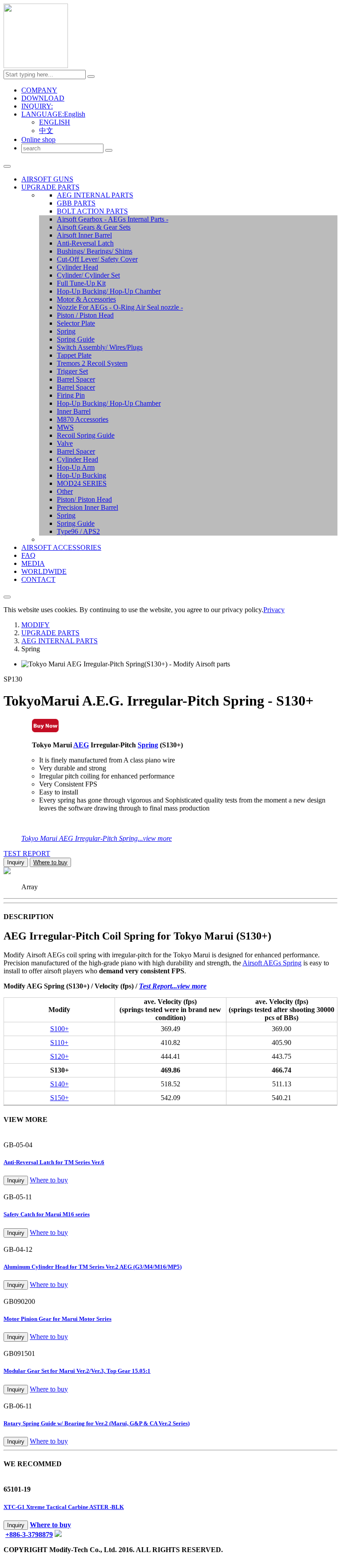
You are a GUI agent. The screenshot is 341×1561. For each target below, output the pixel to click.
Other (65, 491)
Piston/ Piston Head (84, 499)
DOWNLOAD (42, 98)
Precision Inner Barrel (87, 507)
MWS (65, 427)
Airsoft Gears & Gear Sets (94, 227)
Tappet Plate (74, 355)
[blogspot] (58, 1534)
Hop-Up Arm (76, 467)
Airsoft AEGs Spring (271, 963)
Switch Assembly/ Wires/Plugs (100, 347)
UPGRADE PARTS (50, 187)
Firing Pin (71, 395)
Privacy (274, 609)
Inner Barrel (74, 411)
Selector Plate (76, 323)
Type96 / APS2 (78, 531)
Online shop (38, 139)
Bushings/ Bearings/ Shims (94, 251)
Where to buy (50, 862)
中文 (46, 130)
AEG (81, 745)
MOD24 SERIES (82, 483)
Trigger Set (72, 371)
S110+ (59, 1042)
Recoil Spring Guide (86, 435)
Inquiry (15, 862)
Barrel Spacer (76, 379)
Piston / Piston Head (85, 315)
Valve (65, 443)
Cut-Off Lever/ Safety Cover (97, 259)
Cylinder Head (77, 267)
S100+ (59, 1029)
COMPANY (39, 90)
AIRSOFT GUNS (47, 179)
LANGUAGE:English (53, 114)
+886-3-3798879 (29, 1534)
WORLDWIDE (44, 571)
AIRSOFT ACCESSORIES (61, 547)
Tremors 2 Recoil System (92, 363)
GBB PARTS (76, 203)
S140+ (59, 1084)
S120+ (59, 1056)
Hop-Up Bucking (81, 475)
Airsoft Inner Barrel (84, 235)
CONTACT (38, 579)
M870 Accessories (82, 419)
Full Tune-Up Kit (81, 283)
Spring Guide (76, 339)
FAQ (28, 555)
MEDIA (33, 563)
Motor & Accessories (86, 299)
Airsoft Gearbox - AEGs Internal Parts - (112, 219)
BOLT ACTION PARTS (92, 211)
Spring (66, 331)
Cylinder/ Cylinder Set (88, 275)
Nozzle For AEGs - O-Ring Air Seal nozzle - (120, 307)
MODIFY (35, 625)
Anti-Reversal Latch (85, 243)
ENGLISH (54, 122)
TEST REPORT (27, 853)
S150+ (59, 1097)
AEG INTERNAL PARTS (95, 195)
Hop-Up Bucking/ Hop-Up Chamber (109, 291)
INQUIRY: (37, 106)
